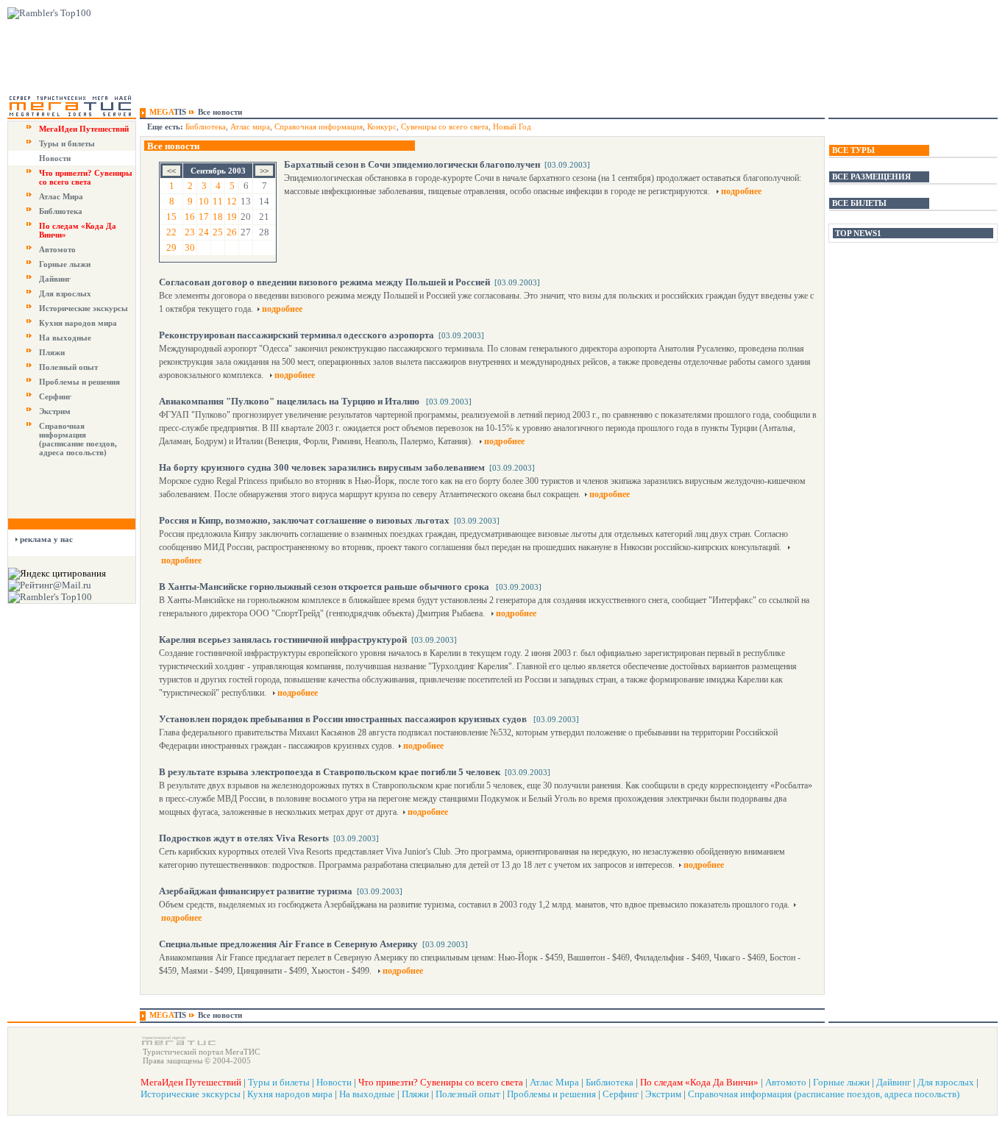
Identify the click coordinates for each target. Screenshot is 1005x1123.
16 (190, 216)
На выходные (65, 337)
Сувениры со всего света (445, 126)
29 (171, 247)
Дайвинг (55, 278)
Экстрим (55, 411)
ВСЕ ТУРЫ (853, 150)
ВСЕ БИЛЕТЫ (859, 203)
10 (204, 201)
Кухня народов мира (78, 322)
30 (190, 247)
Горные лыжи (64, 264)
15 (171, 216)
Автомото (57, 249)
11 (218, 201)
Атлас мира (250, 126)
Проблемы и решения (79, 381)
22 (171, 232)
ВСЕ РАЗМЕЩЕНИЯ (871, 176)
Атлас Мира (61, 196)
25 (218, 232)
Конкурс (382, 126)
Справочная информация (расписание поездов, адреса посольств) (78, 439)
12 (232, 201)
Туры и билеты (67, 143)
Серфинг (55, 396)
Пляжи (52, 352)
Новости (55, 158)
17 (204, 216)
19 (232, 216)
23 (190, 232)
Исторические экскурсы (83, 308)
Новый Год (512, 126)
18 (218, 216)
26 (232, 232)
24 (204, 232)
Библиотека (60, 211)
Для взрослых (65, 293)
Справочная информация (318, 126)
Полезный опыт (68, 367)
